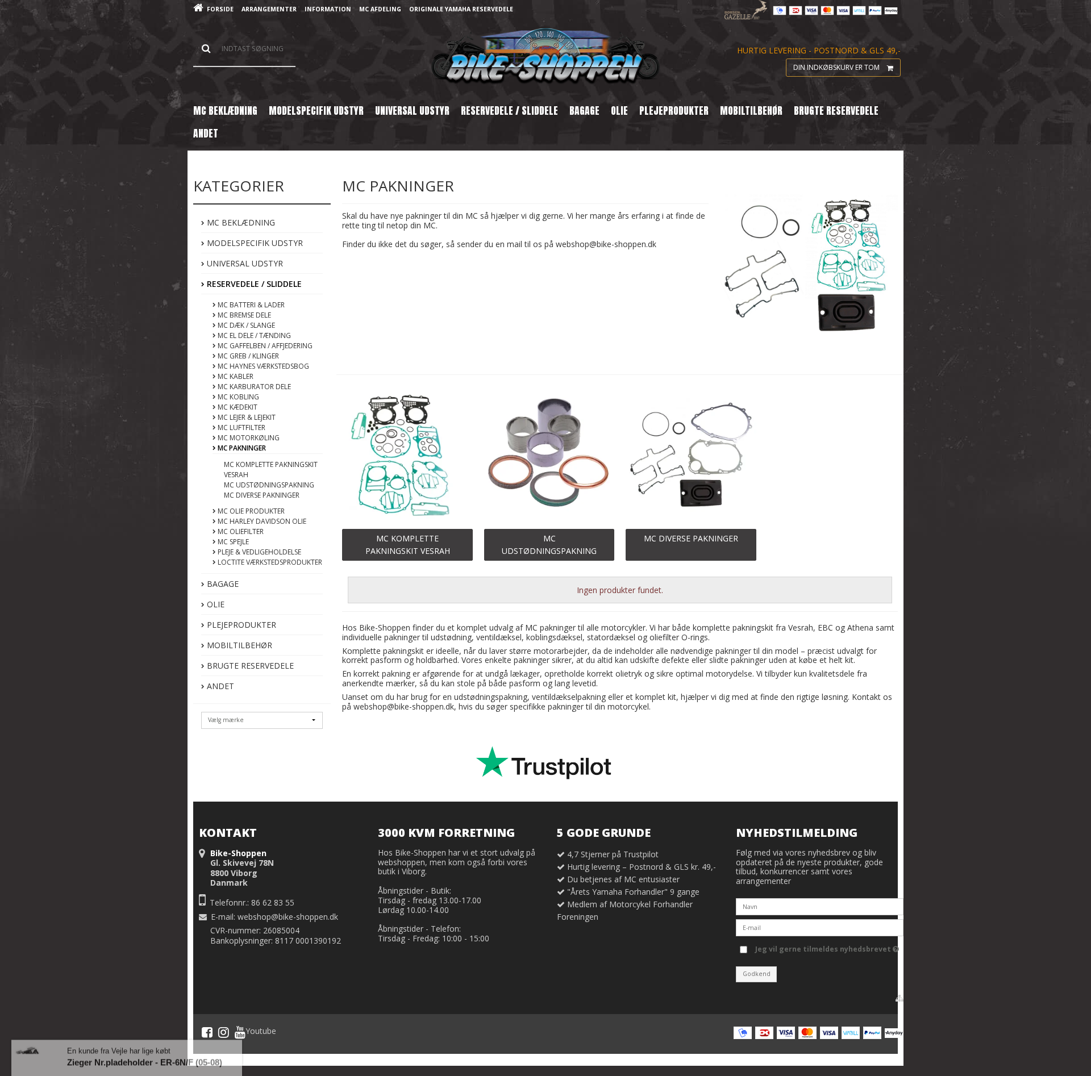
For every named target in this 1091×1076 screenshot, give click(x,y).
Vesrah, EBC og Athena (831, 627)
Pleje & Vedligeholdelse (258, 552)
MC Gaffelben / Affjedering (264, 346)
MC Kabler (234, 376)
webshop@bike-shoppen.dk (288, 916)
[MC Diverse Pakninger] (691, 456)
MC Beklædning (240, 222)
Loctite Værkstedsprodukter (269, 562)
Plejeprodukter (240, 624)
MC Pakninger (241, 448)
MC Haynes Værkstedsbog (262, 366)
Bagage (222, 583)
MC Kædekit (236, 407)
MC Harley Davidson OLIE (261, 521)
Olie (214, 604)
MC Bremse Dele (243, 315)
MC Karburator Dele (253, 386)
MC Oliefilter (240, 531)
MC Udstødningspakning (269, 485)
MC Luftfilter (240, 427)
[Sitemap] (899, 998)
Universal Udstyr (244, 263)
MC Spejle (232, 542)
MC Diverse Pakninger (261, 495)
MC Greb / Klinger (247, 356)
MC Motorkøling (248, 438)
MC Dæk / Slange (245, 325)
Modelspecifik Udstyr (254, 242)
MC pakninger (549, 627)
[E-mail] (819, 926)
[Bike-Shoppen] (545, 56)
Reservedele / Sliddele (253, 283)
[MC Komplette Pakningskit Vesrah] (407, 456)
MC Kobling (237, 397)
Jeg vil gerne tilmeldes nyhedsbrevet (824, 947)
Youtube (260, 1031)
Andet (219, 686)
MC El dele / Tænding (253, 335)
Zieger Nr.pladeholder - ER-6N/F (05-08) (144, 1039)
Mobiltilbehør (238, 645)
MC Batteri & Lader (250, 305)
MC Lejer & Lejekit (246, 417)
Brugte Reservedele (249, 665)
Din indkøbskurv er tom (836, 67)
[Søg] (244, 49)
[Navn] (819, 905)
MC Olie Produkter (250, 511)
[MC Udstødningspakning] (549, 456)
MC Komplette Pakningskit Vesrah (271, 469)
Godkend (757, 974)
